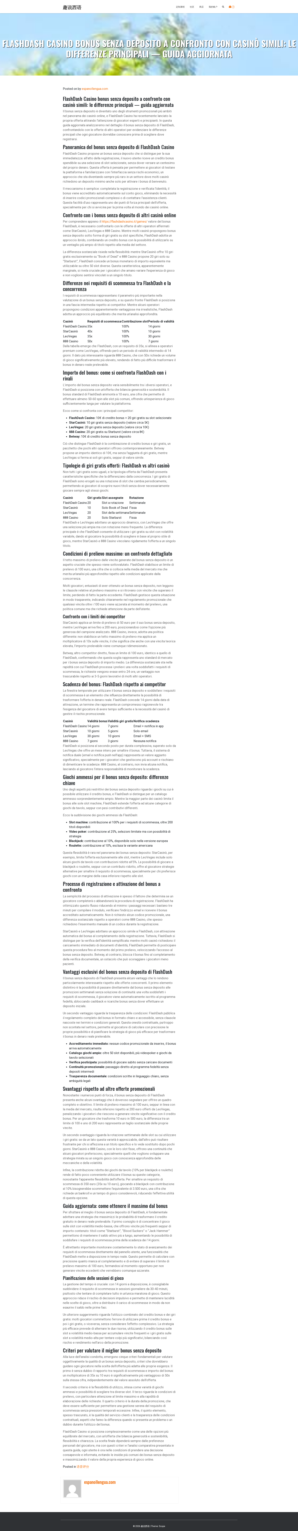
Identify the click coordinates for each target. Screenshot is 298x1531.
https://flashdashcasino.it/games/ (124, 221)
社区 (192, 6)
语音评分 (83, 1466)
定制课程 (180, 6)
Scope (162, 1526)
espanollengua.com (95, 89)
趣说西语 (72, 7)
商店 (201, 6)
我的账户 (213, 6)
